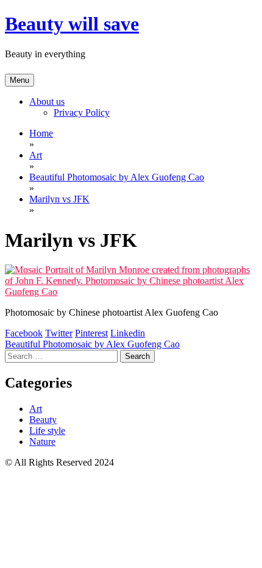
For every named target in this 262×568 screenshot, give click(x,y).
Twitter (59, 333)
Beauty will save (72, 24)
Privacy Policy (82, 112)
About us (47, 101)
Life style (47, 430)
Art (35, 408)
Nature (42, 441)
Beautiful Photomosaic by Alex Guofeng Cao (92, 344)
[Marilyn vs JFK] (131, 291)
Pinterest (91, 333)
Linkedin (127, 333)
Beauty (43, 419)
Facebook (24, 333)
